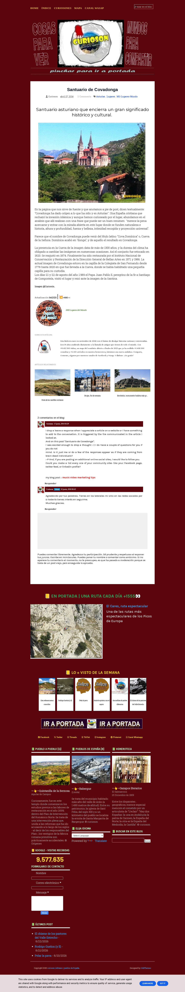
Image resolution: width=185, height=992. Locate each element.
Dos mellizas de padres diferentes (120, 702)
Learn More (147, 983)
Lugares (111, 96)
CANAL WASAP (94, 8)
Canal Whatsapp (135, 737)
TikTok (86, 737)
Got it (162, 983)
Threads (73, 737)
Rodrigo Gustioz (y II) (65, 700)
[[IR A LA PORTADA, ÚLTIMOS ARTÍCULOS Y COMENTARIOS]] (92, 727)
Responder (51, 483)
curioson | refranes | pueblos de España (63, 968)
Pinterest (117, 737)
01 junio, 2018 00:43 (68, 489)
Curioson (49, 489)
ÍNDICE (46, 8)
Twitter (59, 737)
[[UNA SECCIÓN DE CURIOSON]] (132, 781)
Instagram (101, 737)
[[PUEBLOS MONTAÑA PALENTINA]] (51, 784)
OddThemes (146, 968)
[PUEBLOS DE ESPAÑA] (92, 782)
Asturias (100, 96)
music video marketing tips (78, 477)
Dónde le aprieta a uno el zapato (101, 702)
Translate (101, 841)
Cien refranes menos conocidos (47, 702)
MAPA (78, 8)
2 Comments (84, 96)
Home (34, 8)
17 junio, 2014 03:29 (61, 424)
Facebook (44, 737)
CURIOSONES (62, 8)
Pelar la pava (83, 700)
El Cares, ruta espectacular (127, 606)
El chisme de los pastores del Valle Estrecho (138, 702)
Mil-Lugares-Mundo (127, 96)
